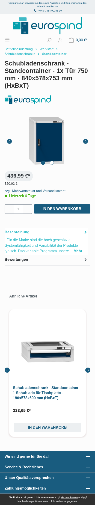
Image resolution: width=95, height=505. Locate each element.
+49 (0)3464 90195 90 (50, 10)
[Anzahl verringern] (9, 209)
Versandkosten (69, 497)
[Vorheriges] (9, 141)
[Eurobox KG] (47, 99)
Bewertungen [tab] (16, 259)
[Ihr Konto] (60, 40)
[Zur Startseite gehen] (47, 26)
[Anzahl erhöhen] (27, 209)
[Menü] (10, 40)
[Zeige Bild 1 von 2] (43, 163)
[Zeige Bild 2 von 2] (52, 163)
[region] (47, 141)
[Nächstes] (85, 141)
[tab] (46, 241)
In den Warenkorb (62, 209)
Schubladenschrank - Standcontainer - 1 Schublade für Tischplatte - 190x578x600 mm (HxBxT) (46, 393)
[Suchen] (49, 40)
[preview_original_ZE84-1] (47, 141)
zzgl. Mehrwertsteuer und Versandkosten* (35, 191)
